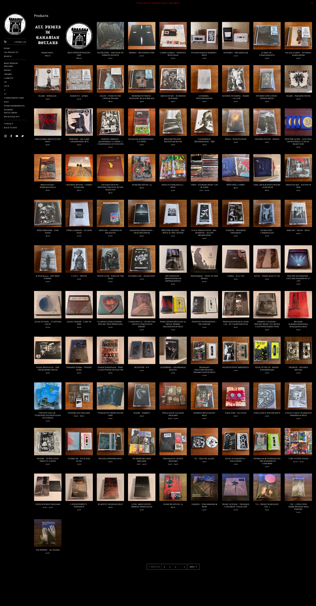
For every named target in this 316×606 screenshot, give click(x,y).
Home (7, 48)
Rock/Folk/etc (12, 116)
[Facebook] (11, 136)
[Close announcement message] (312, 3)
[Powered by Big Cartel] (173, 597)
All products (11, 52)
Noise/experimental (14, 105)
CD (5, 82)
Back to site (10, 127)
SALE (6, 101)
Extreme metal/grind (10, 111)
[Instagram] (5, 136)
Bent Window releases (11, 64)
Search (7, 56)
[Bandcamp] (22, 136)
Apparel (8, 74)
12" (5, 93)
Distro (7, 70)
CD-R (6, 86)
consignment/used (14, 97)
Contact (8, 123)
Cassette (8, 78)
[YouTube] (17, 136)
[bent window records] (15, 24)
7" (4, 90)
